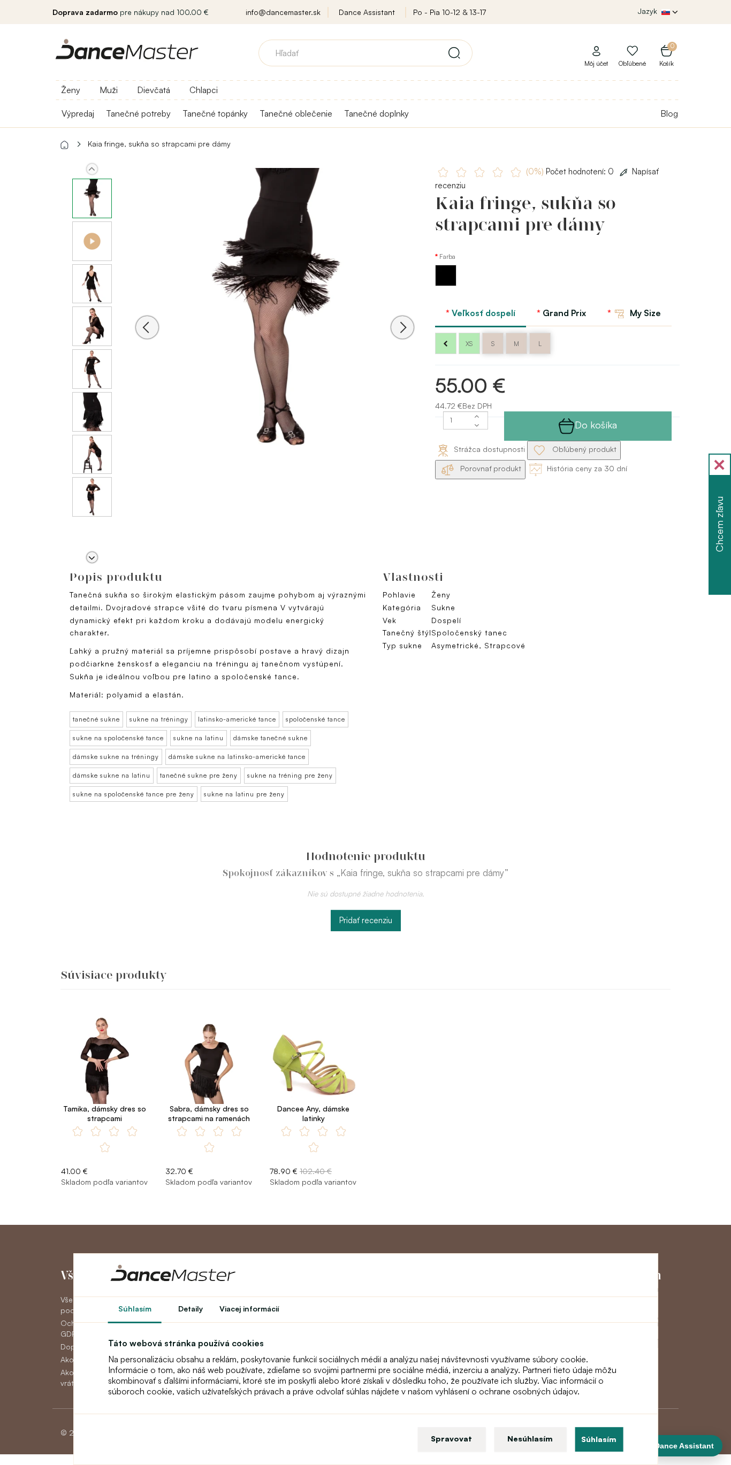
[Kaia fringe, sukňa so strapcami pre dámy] (275, 312)
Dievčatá (153, 90)
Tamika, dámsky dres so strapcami (104, 1113)
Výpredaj (78, 113)
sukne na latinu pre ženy (244, 794)
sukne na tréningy (159, 719)
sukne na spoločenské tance (118, 738)
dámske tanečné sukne (270, 738)
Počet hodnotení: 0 (571, 171)
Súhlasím (598, 1439)
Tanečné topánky (215, 113)
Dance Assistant (367, 12)
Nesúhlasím (530, 1438)
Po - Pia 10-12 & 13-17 (449, 12)
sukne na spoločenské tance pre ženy (133, 794)
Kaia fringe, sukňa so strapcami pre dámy (159, 143)
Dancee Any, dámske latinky (313, 1113)
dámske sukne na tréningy (116, 757)
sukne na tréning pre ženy (290, 775)
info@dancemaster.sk (283, 12)
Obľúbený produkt (583, 449)
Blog (669, 113)
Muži (109, 90)
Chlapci (203, 90)
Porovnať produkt (489, 468)
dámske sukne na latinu (111, 775)
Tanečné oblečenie (296, 113)
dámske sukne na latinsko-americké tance (237, 757)
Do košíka (596, 425)
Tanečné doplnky (376, 113)
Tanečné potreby (138, 113)
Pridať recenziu (365, 920)
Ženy (70, 90)
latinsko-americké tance (237, 719)
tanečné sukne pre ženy (199, 775)
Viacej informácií (249, 1308)
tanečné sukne (96, 719)
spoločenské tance (315, 719)
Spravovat (451, 1438)
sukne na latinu (198, 738)
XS (469, 344)
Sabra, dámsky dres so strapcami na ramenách (209, 1113)
